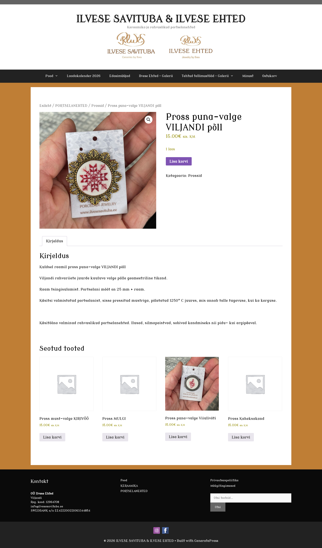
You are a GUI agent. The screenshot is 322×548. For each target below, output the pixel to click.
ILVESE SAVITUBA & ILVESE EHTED (161, 19)
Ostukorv (269, 76)
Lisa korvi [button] (52, 437)
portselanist (88, 300)
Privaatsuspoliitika (224, 480)
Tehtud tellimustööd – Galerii (205, 76)
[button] (148, 120)
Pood (49, 76)
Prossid (97, 106)
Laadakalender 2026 (84, 76)
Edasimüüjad (119, 76)
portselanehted (115, 323)
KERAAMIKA (129, 485)
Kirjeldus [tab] (54, 241)
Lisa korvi (179, 161)
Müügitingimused (222, 485)
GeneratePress (206, 541)
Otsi (218, 507)
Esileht (45, 106)
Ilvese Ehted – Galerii (156, 76)
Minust (247, 76)
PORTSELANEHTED (71, 106)
